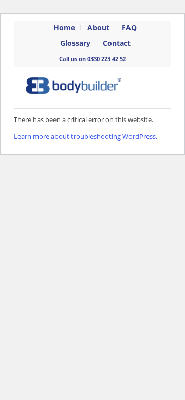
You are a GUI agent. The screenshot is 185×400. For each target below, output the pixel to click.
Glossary (75, 43)
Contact (117, 43)
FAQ (129, 27)
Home (64, 27)
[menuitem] (64, 27)
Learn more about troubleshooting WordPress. (85, 136)
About (98, 27)
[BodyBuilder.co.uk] (79, 87)
